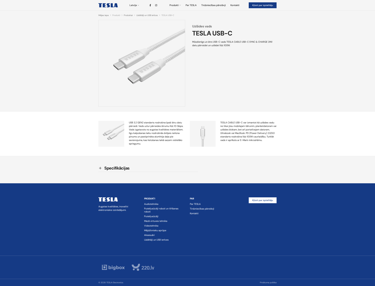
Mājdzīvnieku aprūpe (155, 230)
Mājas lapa (103, 15)
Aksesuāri (149, 235)
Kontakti (234, 5)
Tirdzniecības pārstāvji (213, 5)
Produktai (128, 15)
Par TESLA (191, 5)
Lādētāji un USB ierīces (147, 15)
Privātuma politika (268, 282)
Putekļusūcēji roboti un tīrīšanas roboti (161, 210)
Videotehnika (151, 225)
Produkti (174, 5)
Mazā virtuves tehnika (155, 221)
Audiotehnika (151, 204)
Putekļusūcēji (151, 216)
